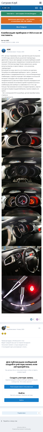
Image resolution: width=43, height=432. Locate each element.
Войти (22, 400)
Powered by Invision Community (21, 429)
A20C (7, 40)
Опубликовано (15, 52)
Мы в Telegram (21, 27)
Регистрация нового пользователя (21, 387)
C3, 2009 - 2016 (14, 42)
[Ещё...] (39, 50)
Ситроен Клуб (9, 2)
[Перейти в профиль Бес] (4, 328)
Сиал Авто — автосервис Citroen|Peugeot (21, 13)
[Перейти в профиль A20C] (4, 51)
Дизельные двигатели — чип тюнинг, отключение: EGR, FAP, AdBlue (21, 20)
